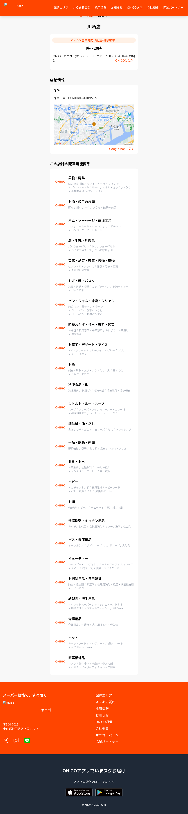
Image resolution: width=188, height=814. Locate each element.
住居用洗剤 (103, 584)
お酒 (71, 501)
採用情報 (100, 7)
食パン (99, 306)
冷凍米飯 (99, 390)
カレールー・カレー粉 (112, 409)
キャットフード (77, 643)
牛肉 (87, 207)
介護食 (85, 624)
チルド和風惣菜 (80, 270)
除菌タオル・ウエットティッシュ (90, 608)
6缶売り (72, 507)
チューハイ (97, 507)
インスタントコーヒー (84, 471)
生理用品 (118, 608)
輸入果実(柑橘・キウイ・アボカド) (88, 183)
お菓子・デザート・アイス (88, 344)
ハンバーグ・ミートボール (86, 230)
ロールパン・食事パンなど (86, 314)
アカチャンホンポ (78, 487)
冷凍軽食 (125, 390)
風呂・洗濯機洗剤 (123, 584)
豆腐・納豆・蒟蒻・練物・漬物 (91, 260)
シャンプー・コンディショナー (86, 564)
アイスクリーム (77, 350)
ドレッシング (123, 429)
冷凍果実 (73, 390)
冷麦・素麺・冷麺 (78, 286)
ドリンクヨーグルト (103, 246)
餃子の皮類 (109, 207)
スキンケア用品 (106, 667)
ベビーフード (112, 487)
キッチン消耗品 (77, 526)
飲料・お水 (76, 461)
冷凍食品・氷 (78, 384)
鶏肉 (79, 207)
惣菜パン (73, 306)
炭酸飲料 (87, 467)
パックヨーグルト (78, 246)
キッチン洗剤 (112, 526)
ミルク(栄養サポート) (99, 491)
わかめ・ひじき (117, 448)
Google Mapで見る (121, 148)
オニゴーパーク (107, 734)
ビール (84, 507)
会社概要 (153, 7)
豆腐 (115, 266)
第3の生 (111, 507)
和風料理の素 (79, 413)
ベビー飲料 (77, 491)
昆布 (102, 448)
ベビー (73, 481)
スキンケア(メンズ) (82, 568)
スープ (72, 409)
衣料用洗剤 (95, 526)
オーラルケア (76, 545)
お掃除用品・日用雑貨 (84, 578)
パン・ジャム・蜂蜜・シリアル (91, 300)
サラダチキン (113, 226)
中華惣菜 (97, 330)
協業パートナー (173, 7)
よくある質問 (81, 7)
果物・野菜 (76, 177)
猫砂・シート (115, 643)
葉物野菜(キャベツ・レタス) (87, 191)
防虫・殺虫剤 (76, 584)
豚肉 (70, 207)
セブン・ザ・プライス (81, 266)
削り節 (93, 448)
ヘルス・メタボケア (82, 667)
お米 (125, 286)
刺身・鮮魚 (74, 370)
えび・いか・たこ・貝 (97, 370)
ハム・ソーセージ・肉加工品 (89, 220)
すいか (115, 183)
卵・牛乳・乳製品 (81, 240)
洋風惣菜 (76, 334)
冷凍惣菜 (112, 390)
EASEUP (86, 390)
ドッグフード (97, 643)
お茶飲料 (73, 467)
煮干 (84, 448)
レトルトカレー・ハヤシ (104, 413)
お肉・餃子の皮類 (81, 201)
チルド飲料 (101, 250)
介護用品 (75, 618)
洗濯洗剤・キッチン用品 (86, 520)
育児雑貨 (97, 487)
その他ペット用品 (81, 647)
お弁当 (72, 330)
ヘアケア (112, 564)
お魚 (71, 364)
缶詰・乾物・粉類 (81, 442)
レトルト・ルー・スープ (86, 403)
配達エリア (61, 7)
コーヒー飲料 (102, 467)
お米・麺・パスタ (81, 280)
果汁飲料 (105, 471)
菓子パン (87, 306)
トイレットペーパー (79, 604)
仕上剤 (127, 526)
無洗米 (116, 286)
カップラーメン (101, 286)
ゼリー (111, 350)
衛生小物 (84, 663)
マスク (72, 663)
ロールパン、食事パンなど (86, 310)
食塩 (70, 429)
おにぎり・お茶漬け (117, 330)
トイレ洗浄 (77, 588)
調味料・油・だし (81, 423)
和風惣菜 (84, 330)
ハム (70, 226)
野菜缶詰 (73, 448)
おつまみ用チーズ (81, 250)
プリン (122, 350)
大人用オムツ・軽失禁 (105, 624)
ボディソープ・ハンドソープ (103, 545)
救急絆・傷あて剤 (102, 663)
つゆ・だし (82, 429)
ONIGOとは (123, 60)
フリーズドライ (88, 409)
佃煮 (99, 266)
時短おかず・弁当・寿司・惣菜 (91, 324)
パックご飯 (77, 290)
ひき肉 (96, 207)
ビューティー (78, 558)
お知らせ (117, 7)
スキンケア (126, 564)
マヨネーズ (98, 429)
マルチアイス (96, 350)
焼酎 (121, 507)
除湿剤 (90, 584)
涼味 (107, 266)
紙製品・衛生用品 (81, 598)
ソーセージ (82, 226)
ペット (73, 637)
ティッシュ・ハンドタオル (109, 604)
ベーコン (97, 226)
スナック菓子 (79, 354)
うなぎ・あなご (80, 374)
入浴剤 (126, 545)
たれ (110, 429)
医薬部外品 (76, 657)
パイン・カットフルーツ (85, 187)
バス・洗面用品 (79, 539)
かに (120, 370)
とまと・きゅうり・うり (116, 187)
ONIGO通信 (134, 7)
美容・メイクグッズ (107, 568)
